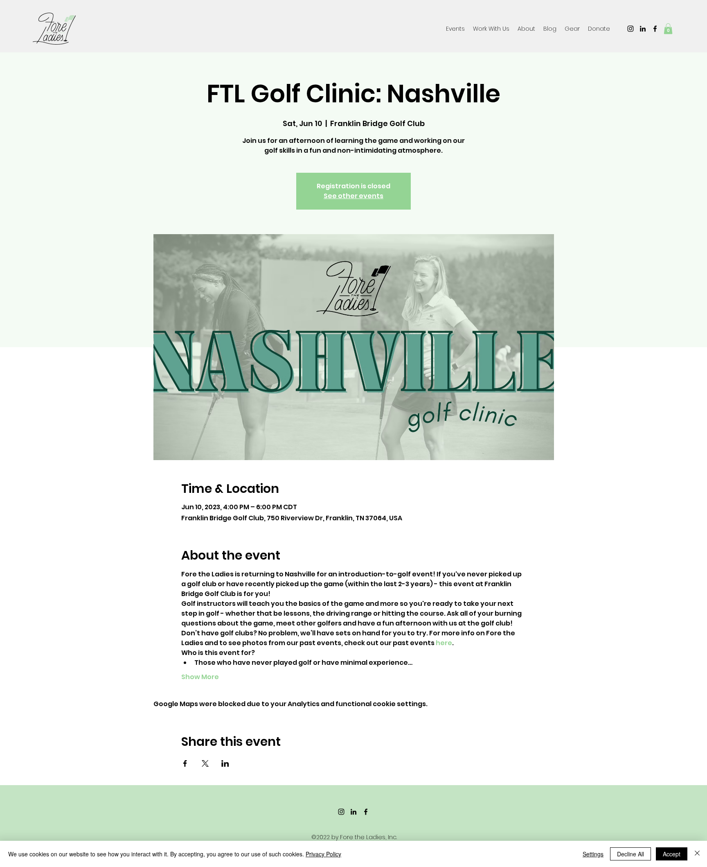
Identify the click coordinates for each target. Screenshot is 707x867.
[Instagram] (630, 29)
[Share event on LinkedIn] (225, 763)
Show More (200, 677)
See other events (353, 196)
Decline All (630, 854)
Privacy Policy (323, 854)
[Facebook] (655, 29)
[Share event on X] (205, 763)
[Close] (697, 853)
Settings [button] (593, 854)
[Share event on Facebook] (185, 763)
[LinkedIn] (643, 29)
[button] (572, 29)
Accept (671, 854)
